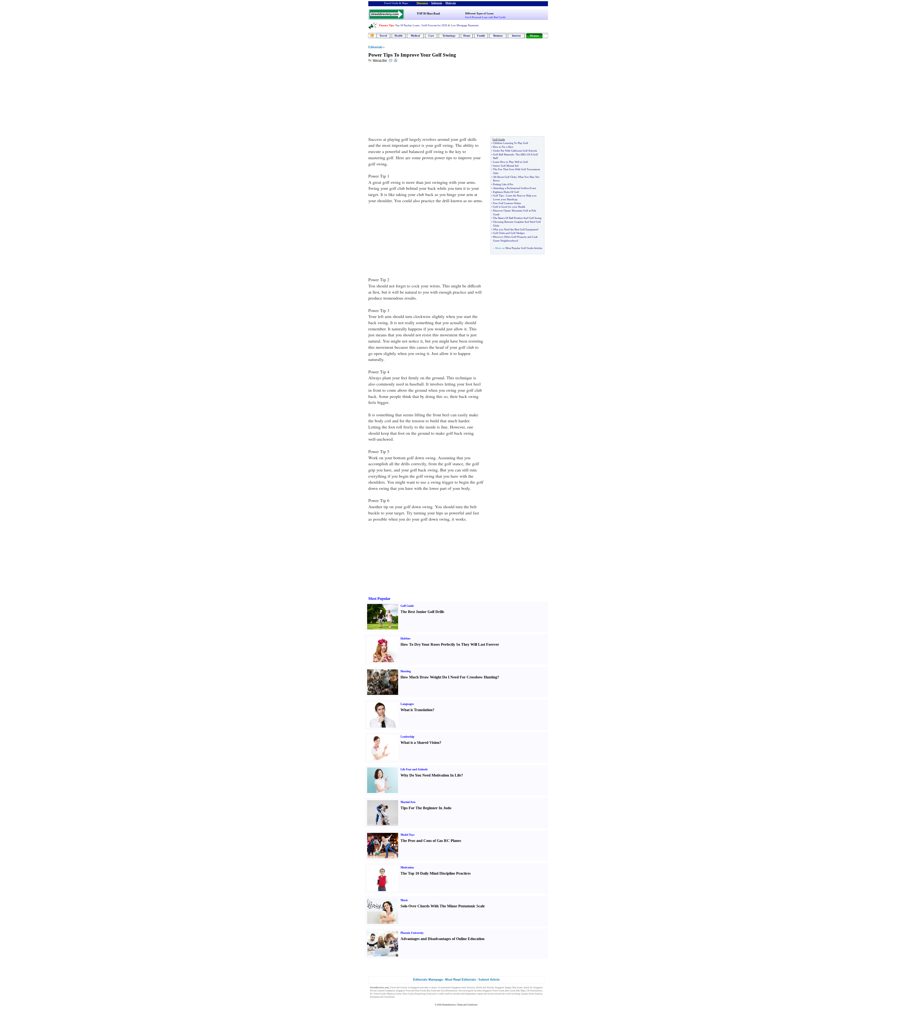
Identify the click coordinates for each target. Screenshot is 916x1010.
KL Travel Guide (378, 994)
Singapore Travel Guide (493, 990)
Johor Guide (408, 994)
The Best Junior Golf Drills (422, 612)
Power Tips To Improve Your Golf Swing (412, 55)
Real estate (517, 987)
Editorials (375, 47)
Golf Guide (407, 606)
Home (466, 35)
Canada (524, 994)
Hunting (406, 671)
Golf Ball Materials (503, 154)
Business (498, 35)
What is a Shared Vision (420, 742)
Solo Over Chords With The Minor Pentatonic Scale (443, 906)
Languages (407, 704)
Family (481, 35)
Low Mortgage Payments (465, 25)
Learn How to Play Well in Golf (510, 161)
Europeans (375, 997)
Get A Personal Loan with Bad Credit (485, 17)
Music (404, 900)
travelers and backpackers (464, 994)
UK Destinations (534, 990)
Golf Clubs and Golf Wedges (509, 233)
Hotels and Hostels (485, 987)
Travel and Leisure (398, 987)
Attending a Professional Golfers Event (514, 188)
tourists (490, 994)
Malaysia (450, 2)
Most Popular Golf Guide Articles (523, 248)
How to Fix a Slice (503, 146)
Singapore (422, 2)
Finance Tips (386, 25)
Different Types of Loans (479, 13)
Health (398, 35)
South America (535, 994)
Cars (431, 35)
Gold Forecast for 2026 (434, 25)
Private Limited (377, 990)
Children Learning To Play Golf (510, 143)
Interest (516, 35)
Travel (383, 35)
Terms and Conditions (467, 1005)
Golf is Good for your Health (509, 206)
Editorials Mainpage (428, 979)
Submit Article (489, 979)
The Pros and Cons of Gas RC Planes (431, 841)
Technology (449, 35)
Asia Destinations (449, 990)
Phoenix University (412, 933)
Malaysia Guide (394, 994)
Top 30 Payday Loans (407, 25)
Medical (415, 35)
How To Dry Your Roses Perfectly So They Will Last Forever (450, 644)
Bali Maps (521, 990)
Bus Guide (432, 990)
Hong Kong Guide (423, 994)
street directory (468, 987)
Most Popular (379, 599)
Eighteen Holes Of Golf (506, 191)
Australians (389, 997)
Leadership (407, 736)
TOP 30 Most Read (428, 13)
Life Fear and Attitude (414, 769)
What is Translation (416, 710)
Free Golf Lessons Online (507, 203)
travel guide (468, 990)
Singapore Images (503, 987)
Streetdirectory (449, 1005)
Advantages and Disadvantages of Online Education (442, 939)
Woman (534, 35)
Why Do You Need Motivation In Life (431, 775)
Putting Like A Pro (503, 184)
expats (480, 994)
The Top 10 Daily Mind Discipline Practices (436, 873)
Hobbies (406, 638)
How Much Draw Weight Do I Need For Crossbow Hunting (449, 677)
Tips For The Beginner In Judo (426, 808)
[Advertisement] (407, 100)
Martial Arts (408, 802)
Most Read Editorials (460, 979)
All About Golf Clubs (504, 176)
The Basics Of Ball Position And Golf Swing (517, 218)
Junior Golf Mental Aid (506, 165)
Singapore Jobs (403, 997)
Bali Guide (510, 990)
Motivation (407, 867)
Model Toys (408, 834)
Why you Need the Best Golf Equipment (515, 229)
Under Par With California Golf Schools (515, 150)
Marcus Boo (380, 60)
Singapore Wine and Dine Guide (411, 990)
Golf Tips (498, 195)
